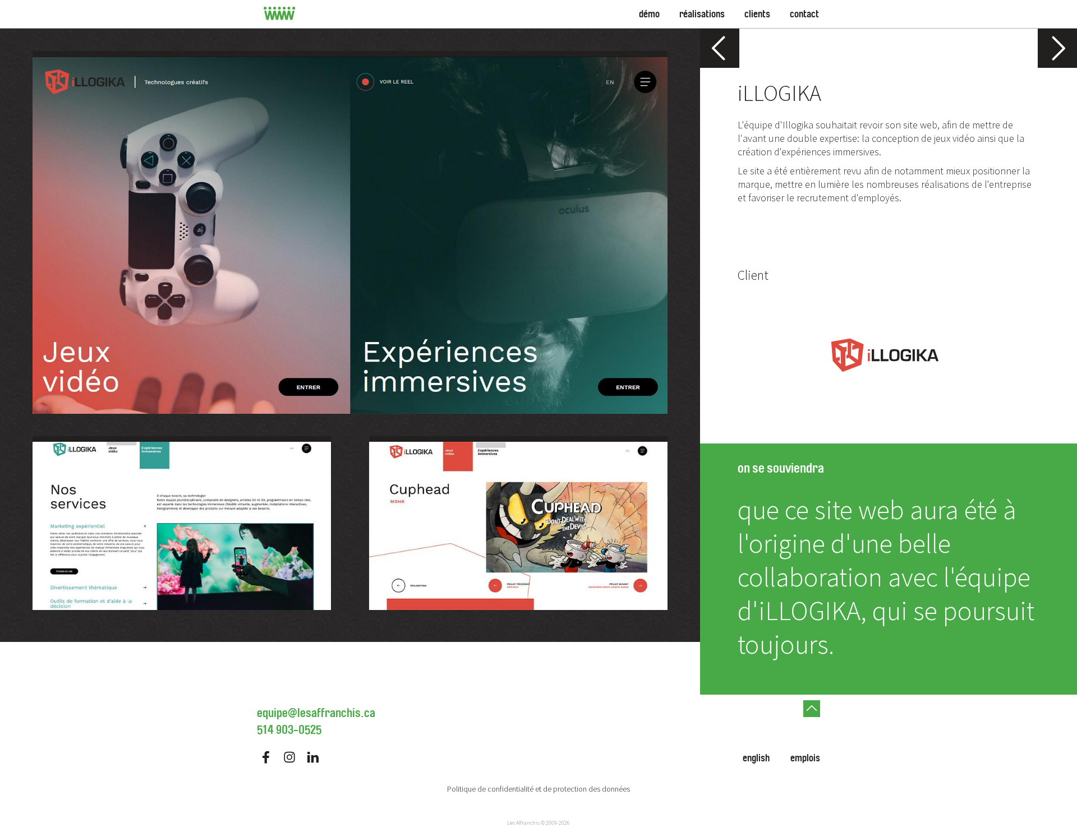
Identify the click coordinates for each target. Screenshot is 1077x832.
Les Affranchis (523, 822)
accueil (280, 14)
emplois (805, 758)
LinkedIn (313, 757)
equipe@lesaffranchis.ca (316, 713)
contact (804, 14)
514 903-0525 (289, 730)
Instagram (289, 757)
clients (757, 14)
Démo (649, 14)
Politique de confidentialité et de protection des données (538, 789)
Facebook (266, 757)
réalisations (702, 14)
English (756, 758)
